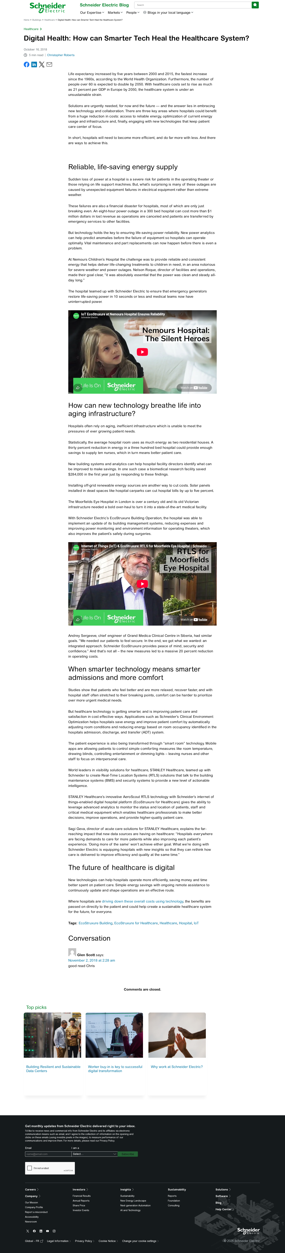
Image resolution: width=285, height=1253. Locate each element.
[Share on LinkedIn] (34, 65)
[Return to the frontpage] (48, 8)
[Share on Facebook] (26, 65)
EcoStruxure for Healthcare (136, 923)
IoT (196, 923)
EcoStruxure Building (95, 923)
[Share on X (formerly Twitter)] (42, 65)
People (131, 12)
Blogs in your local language (169, 12)
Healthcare (49, 20)
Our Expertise (90, 12)
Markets (114, 12)
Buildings (36, 20)
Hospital (185, 923)
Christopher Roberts (61, 55)
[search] (255, 5)
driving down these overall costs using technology (142, 901)
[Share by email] (49, 65)
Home (26, 20)
